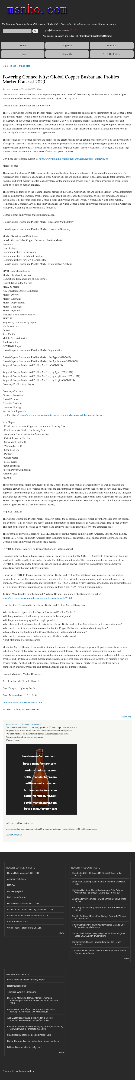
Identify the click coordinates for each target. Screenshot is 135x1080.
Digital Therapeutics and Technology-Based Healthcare (33, 1040)
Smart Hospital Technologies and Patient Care (29, 1034)
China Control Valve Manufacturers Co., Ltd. (28, 915)
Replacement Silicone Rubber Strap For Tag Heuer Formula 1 (96, 943)
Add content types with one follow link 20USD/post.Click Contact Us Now (77, 35)
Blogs (23, 54)
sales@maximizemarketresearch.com (23, 702)
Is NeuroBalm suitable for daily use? (24, 1047)
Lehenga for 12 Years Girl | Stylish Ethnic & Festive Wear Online (99, 900)
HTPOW (11, 884)
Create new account (60, 29)
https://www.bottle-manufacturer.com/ (23, 724)
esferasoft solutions (16, 878)
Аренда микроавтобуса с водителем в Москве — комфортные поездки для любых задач (31, 1010)
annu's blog (24, 65)
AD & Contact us (14, 834)
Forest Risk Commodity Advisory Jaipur (26, 979)
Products (111, 45)
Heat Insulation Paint (17, 985)
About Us (67, 54)
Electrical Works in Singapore (21, 991)
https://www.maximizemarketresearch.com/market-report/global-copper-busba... (62, 415)
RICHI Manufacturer (16, 897)
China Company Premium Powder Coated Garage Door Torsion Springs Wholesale (98, 926)
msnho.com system (24, 1070)
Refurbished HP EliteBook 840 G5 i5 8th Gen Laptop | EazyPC (97, 874)
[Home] (35, 9)
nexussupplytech (15, 891)
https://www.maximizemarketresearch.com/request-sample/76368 (73, 158)
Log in (46, 29)
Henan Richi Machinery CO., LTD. (23, 872)
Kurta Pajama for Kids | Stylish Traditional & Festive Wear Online (99, 908)
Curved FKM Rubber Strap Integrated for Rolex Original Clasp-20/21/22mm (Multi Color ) (98, 934)
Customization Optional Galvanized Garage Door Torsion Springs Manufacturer (99, 951)
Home (23, 45)
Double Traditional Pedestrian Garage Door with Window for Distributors (99, 917)
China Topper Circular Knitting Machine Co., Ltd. (30, 909)
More (61, 932)
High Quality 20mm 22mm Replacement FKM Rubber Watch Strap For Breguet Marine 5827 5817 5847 (97, 891)
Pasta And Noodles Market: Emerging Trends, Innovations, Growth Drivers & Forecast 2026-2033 (35, 1027)
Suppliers (67, 45)
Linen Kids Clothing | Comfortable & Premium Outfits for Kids (98, 882)
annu (16, 89)
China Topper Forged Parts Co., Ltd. (24, 927)
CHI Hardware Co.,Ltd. (18, 921)
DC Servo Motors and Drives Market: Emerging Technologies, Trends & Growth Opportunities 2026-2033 (33, 1000)
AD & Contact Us (112, 54)
